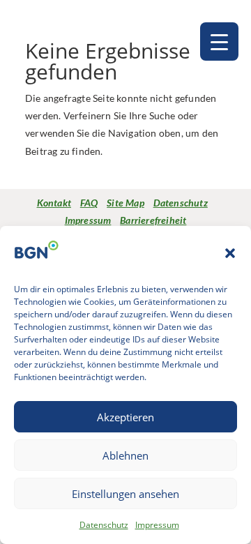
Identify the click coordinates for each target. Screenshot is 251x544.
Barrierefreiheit (153, 220)
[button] (230, 253)
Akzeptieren (125, 417)
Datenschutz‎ (180, 203)
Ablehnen (125, 455)
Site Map (125, 203)
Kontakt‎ (54, 203)
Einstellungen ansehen (125, 494)
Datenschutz (103, 525)
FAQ (89, 203)
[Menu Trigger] (219, 41)
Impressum (157, 525)
